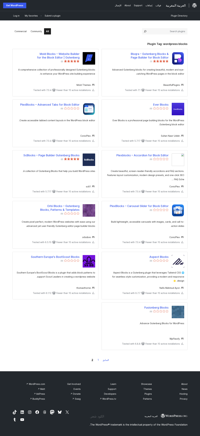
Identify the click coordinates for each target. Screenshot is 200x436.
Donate (75, 393)
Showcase (146, 384)
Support (112, 389)
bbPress (39, 393)
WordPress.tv (108, 398)
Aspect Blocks (159, 256)
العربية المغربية (151, 416)
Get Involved (74, 384)
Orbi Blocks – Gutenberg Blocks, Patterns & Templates (60, 207)
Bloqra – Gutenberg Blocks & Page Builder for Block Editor (150, 55)
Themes (147, 389)
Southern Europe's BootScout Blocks (55, 256)
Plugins (148, 393)
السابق (106, 360)
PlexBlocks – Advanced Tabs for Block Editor (50, 104)
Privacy (184, 398)
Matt (41, 389)
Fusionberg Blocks (156, 307)
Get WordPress (14, 5)
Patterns (147, 398)
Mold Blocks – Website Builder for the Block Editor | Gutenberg (58, 55)
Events (77, 389)
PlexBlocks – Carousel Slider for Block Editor (139, 206)
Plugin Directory (179, 15)
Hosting (184, 393)
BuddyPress (37, 398)
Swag (76, 398)
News (185, 389)
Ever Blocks (161, 104)
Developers (110, 393)
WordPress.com (35, 384)
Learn (113, 384)
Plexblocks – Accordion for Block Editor (142, 155)
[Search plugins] (145, 31)
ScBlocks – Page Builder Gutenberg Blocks (51, 155)
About (184, 384)
